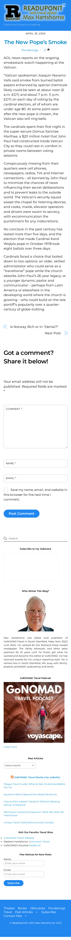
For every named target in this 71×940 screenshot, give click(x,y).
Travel (8, 912)
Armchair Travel (40, 841)
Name (11, 463)
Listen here (10, 746)
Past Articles (24, 912)
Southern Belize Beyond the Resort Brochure (30, 794)
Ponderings (29, 50)
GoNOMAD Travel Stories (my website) (37, 777)
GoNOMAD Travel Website (19, 837)
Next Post (53, 333)
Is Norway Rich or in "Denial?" (34, 327)
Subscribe (48, 912)
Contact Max (13, 916)
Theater (9, 908)
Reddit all (35, 845)
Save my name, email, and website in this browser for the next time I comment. (35, 494)
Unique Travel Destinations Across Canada (29, 822)
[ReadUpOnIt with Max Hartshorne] (35, 19)
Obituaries (37, 908)
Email (11, 478)
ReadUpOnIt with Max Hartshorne (33, 923)
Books (22, 908)
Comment (14, 409)
